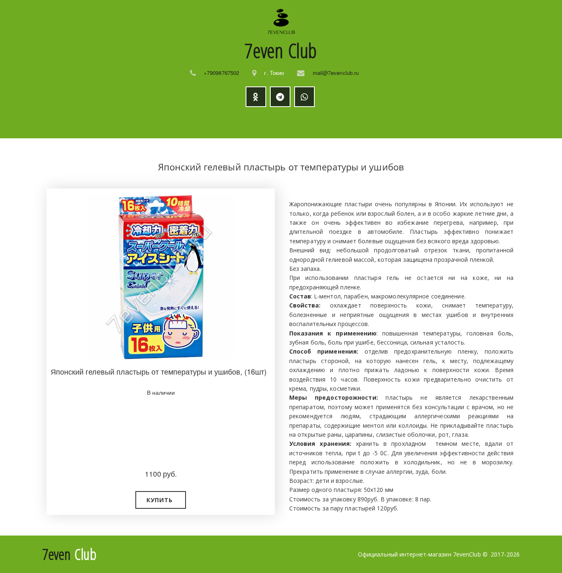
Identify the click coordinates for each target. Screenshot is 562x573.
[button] (160, 500)
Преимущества (259, 122)
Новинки (203, 122)
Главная (77, 122)
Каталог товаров (135, 122)
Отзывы (323, 122)
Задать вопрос (377, 122)
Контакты (434, 122)
